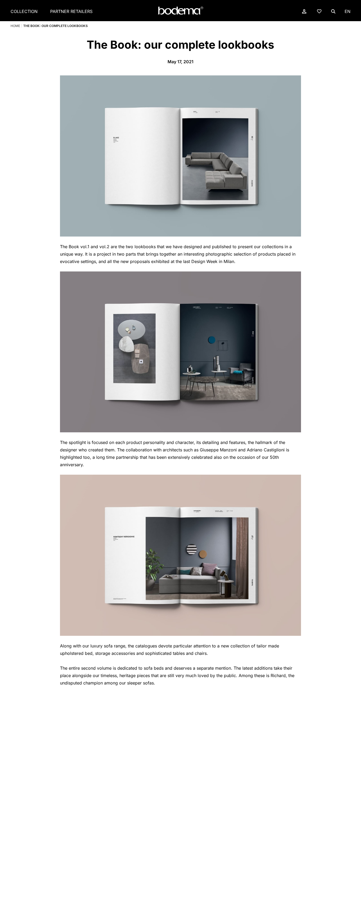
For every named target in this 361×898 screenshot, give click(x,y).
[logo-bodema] (180, 11)
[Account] (304, 11)
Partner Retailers (71, 11)
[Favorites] (319, 11)
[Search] (333, 11)
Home (15, 26)
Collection (24, 11)
